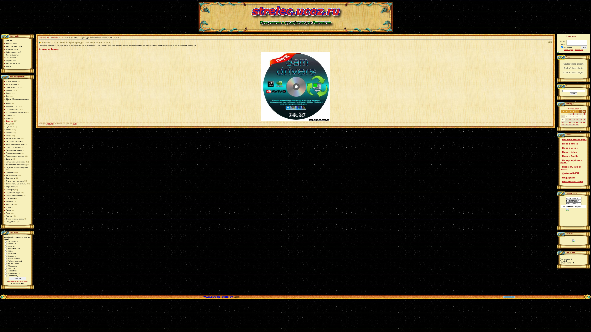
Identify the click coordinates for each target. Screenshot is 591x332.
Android (8, 130)
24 (577, 122)
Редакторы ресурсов (14, 147)
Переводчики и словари (15, 156)
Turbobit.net (12, 271)
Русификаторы (11, 84)
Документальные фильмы (16, 184)
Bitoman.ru (12, 256)
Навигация (10, 172)
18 (581, 119)
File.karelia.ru (13, 241)
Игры (8, 124)
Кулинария (10, 190)
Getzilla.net (12, 244)
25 (581, 122)
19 (584, 119)
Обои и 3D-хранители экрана (17, 99)
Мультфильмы (11, 175)
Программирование (13, 153)
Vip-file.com (12, 254)
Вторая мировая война (15, 219)
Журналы (9, 204)
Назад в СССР (11, 222)
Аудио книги (10, 187)
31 (577, 125)
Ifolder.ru (11, 251)
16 (574, 119)
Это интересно (11, 81)
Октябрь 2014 (573, 109)
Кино (7, 96)
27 (563, 125)
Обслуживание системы (15, 112)
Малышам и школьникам (15, 162)
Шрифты (9, 159)
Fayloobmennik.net (15, 261)
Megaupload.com (14, 273)
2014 (48, 38)
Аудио (8, 103)
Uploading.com (13, 263)
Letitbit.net (11, 246)
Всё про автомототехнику (16, 165)
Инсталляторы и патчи (14, 141)
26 (584, 122)
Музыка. (9, 127)
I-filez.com (11, 268)
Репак (8, 213)
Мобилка (9, 133)
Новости (9, 115)
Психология (10, 198)
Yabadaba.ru (12, 266)
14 (62, 38)
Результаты (12, 281)
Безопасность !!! (12, 106)
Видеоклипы (10, 178)
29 (570, 125)
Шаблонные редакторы (15, 144)
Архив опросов (22, 281)
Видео (8, 93)
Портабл (9, 216)
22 (570, 122)
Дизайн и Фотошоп (13, 138)
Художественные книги (15, 181)
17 (577, 119)
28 (566, 125)
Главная (42, 38)
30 (574, 125)
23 (574, 122)
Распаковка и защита (14, 150)
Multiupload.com (14, 258)
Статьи (8, 207)
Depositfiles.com (14, 249)
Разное (8, 210)
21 (566, 122)
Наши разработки (12, 87)
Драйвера (9, 121)
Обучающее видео (13, 193)
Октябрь (55, 38)
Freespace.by (13, 276)
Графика (9, 90)
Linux (8, 118)
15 (570, 119)
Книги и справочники (14, 195)
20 (563, 122)
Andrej (75, 123)
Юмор (8, 135)
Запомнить (567, 47)
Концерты (9, 201)
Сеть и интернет (12, 109)
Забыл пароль (568, 50)
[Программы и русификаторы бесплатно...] (573, 223)
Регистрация (579, 50)
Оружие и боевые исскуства (17, 168)
